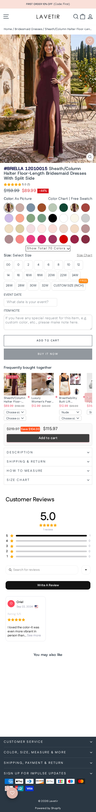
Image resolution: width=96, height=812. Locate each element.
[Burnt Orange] (42, 208)
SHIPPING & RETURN (26, 461)
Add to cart (48, 438)
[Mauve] (9, 239)
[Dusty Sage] (31, 218)
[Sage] (53, 208)
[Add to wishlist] (89, 40)
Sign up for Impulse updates (35, 773)
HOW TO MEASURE (25, 471)
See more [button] (33, 635)
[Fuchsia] (53, 239)
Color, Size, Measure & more (35, 752)
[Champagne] (20, 229)
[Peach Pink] (74, 229)
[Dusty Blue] (31, 208)
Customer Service (23, 742)
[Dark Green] (63, 208)
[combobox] (85, 569)
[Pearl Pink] (42, 229)
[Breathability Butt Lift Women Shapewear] (70, 384)
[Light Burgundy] (85, 239)
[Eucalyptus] (42, 218)
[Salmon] (20, 218)
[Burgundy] (74, 208)
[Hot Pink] (31, 239)
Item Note (12, 311)
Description (20, 452)
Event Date (13, 295)
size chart (18, 480)
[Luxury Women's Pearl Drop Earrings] (42, 384)
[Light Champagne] (9, 229)
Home (8, 29)
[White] (63, 218)
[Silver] (85, 218)
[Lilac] (9, 218)
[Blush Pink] (63, 229)
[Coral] (20, 239)
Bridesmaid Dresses (28, 29)
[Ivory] (74, 218)
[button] (17, 185)
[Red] (63, 239)
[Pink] (31, 229)
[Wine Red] (74, 239)
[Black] (53, 218)
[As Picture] (9, 208)
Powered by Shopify (48, 808)
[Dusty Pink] (85, 229)
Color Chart (58, 198)
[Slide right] (88, 397)
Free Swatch (81, 198)
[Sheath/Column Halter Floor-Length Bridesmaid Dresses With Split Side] (15, 384)
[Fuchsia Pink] (42, 239)
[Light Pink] (53, 229)
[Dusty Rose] (20, 208)
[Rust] (85, 208)
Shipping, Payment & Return (34, 763)
